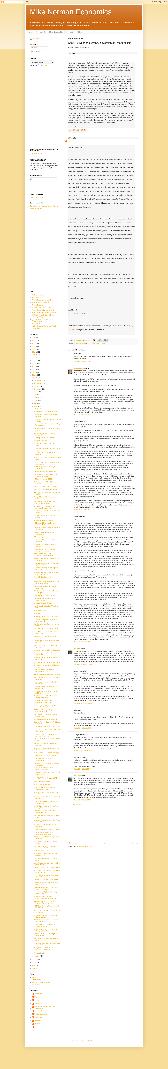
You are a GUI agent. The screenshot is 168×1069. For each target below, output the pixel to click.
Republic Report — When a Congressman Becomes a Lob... (45, 897)
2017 (34, 363)
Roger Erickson (39, 1011)
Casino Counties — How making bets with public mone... (46, 802)
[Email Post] (93, 340)
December (37, 380)
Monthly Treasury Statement (41, 302)
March (36, 406)
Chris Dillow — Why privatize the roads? (47, 727)
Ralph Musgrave (79, 368)
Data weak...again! (40, 611)
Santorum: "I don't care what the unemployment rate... (44, 670)
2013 (34, 375)
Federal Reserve (37, 305)
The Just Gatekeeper (41, 1014)
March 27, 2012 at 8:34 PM (82, 361)
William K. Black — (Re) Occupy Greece (47, 867)
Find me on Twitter (38, 295)
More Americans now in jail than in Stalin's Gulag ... (45, 599)
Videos (80, 32)
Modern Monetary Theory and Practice (44, 326)
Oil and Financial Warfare (42, 785)
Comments (36, 52)
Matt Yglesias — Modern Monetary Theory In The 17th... (45, 696)
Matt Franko (38, 1003)
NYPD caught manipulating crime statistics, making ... (45, 711)
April (35, 403)
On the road (37, 613)
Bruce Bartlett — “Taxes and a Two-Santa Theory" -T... (45, 632)
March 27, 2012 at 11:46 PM (83, 510)
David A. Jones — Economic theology (46, 753)
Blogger (93, 1041)
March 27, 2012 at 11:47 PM (83, 642)
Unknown (37, 1020)
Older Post (133, 843)
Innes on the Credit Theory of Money (46, 486)
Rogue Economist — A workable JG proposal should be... (45, 735)
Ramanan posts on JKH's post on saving (47, 650)
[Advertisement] (103, 823)
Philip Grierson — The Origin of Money (46, 628)
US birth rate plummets (41, 537)
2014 (34, 372)
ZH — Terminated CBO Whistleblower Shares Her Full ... (46, 876)
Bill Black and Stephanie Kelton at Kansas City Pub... (45, 524)
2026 (34, 338)
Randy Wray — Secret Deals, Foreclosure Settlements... (43, 948)
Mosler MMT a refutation (42, 782)
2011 (34, 960)
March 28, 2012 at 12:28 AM (83, 703)
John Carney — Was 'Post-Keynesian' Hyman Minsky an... (46, 467)
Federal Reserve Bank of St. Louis (43, 310)
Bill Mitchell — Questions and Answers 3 (47, 880)
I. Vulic (36, 997)
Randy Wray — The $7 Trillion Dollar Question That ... (46, 854)
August (36, 392)
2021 (34, 352)
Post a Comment (76, 804)
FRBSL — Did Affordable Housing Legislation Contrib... (45, 706)
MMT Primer (36, 324)
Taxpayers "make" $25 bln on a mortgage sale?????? (44, 768)
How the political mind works (43, 520)
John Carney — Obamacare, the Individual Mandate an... (44, 507)
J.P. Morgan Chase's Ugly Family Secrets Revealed (44, 811)
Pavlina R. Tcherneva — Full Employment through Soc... (43, 701)
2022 (34, 349)
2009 (34, 965)
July (35, 395)
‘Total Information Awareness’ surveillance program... (43, 833)
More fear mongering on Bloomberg (45, 471)
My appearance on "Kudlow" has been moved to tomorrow (46, 582)
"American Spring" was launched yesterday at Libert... (44, 788)
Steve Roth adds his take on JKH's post (47, 662)
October (36, 386)
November (37, 383)
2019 (34, 358)
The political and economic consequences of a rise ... (43, 578)
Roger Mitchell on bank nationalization (46, 412)
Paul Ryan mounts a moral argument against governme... (46, 564)
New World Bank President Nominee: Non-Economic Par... (46, 573)
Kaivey (36, 1000)
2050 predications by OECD (43, 479)
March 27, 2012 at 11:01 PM (83, 415)
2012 (34, 378)
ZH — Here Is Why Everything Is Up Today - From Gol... (45, 893)
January (37, 956)
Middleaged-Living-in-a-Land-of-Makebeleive (45, 1007)
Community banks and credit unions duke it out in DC (46, 620)
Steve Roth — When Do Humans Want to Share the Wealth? (46, 847)
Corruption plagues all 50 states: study (46, 719)
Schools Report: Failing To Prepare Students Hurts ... (45, 715)
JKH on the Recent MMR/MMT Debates (47, 674)
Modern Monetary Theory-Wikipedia (44, 312)
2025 (34, 340)
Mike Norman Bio (56, 32)
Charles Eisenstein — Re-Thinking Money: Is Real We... (45, 930)
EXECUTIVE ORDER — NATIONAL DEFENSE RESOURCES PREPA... (46, 778)
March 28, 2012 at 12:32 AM (83, 751)
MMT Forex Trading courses (41, 982)
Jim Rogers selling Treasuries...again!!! (47, 616)
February (37, 953)
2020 (34, 355)
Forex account (36, 297)
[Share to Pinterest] (107, 340)
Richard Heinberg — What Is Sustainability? (43, 759)
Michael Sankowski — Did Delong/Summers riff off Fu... (44, 554)
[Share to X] (102, 340)
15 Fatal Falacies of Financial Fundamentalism (41, 320)
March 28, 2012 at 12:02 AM (83, 664)
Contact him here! (36, 154)
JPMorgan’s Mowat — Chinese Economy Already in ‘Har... (44, 902)
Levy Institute (36, 329)
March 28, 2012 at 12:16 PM (83, 800)
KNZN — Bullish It (40, 409)
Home (30, 32)
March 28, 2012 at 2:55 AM (82, 769)
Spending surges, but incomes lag (45, 438)
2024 (34, 343)
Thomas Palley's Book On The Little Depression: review (45, 475)
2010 (34, 962)
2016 (34, 366)
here (39, 168)
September (38, 389)
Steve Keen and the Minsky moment (46, 489)
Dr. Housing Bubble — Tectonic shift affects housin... (45, 916)
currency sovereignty (80, 343)
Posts (35, 48)
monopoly (93, 343)
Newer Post (72, 843)
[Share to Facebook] (105, 340)
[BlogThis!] (100, 340)
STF (69, 53)
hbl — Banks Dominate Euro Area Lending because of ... (45, 502)
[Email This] (98, 340)
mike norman (38, 1027)
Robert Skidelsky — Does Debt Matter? (47, 829)
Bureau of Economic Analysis (41, 307)
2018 (34, 361)
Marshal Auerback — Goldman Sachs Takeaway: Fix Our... (46, 888)
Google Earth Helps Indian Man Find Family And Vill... (46, 807)
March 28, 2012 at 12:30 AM (83, 728)
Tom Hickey (78, 648)
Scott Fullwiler (101, 343)
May (35, 401)
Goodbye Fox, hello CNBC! (43, 603)
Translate (46, 65)
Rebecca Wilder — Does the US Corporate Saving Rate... (44, 925)
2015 (34, 369)
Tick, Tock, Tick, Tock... (41, 441)
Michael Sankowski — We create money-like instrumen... (44, 550)
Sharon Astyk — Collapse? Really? (45, 756)
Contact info (41, 32)
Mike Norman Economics (71, 12)
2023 (34, 346)
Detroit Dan (38, 994)
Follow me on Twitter (37, 197)
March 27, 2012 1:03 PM (77, 130)
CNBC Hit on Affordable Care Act (44, 595)
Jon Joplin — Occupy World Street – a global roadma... (46, 749)
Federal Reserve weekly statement (43, 300)
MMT (88, 343)
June (36, 398)
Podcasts (70, 32)
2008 (34, 968)
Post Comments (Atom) (84, 846)
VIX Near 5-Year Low (41, 851)
